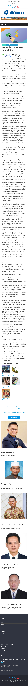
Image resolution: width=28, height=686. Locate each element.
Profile (2, 624)
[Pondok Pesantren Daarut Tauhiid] (2, 24)
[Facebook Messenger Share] (9, 55)
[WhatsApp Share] (3, 55)
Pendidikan (3, 646)
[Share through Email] (16, 55)
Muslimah (3, 653)
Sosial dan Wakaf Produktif (12, 44)
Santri (2, 655)
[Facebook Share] (6, 55)
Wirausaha (3, 648)
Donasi (2, 633)
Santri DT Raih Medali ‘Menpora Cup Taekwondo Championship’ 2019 (12, 408)
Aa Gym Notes (4, 629)
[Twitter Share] (13, 55)
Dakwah (2, 642)
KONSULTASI (14, 417)
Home (2, 622)
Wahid (12, 52)
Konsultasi (3, 631)
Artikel (4, 44)
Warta (2, 626)
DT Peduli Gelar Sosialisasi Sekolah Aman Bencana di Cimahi (13, 413)
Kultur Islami (3, 650)
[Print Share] (19, 55)
